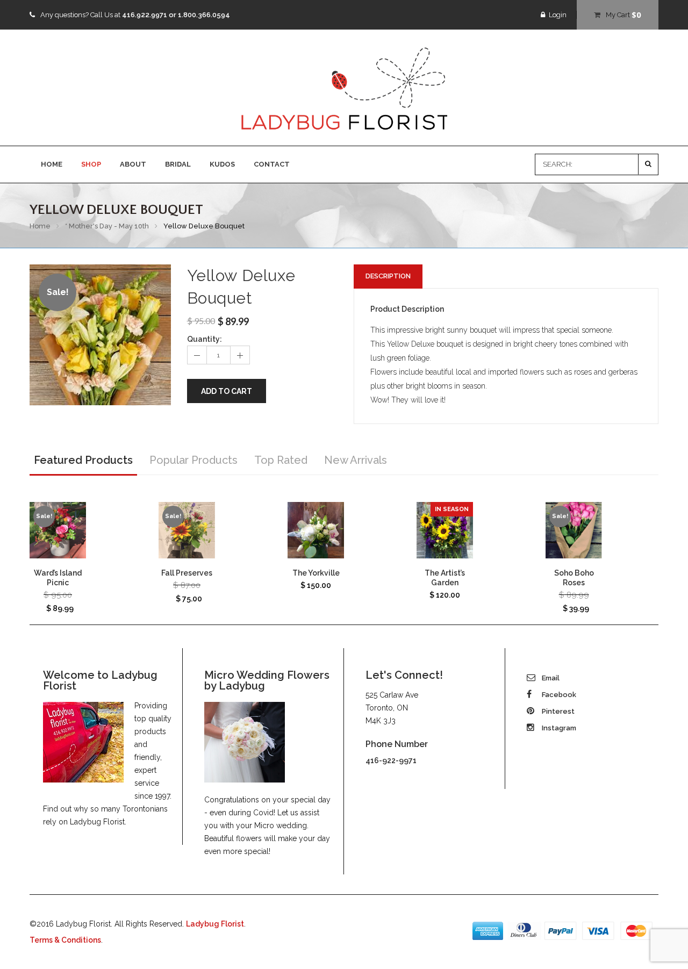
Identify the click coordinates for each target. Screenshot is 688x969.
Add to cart (226, 391)
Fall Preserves (186, 573)
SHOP (91, 164)
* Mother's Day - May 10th (107, 226)
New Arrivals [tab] (355, 460)
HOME (51, 164)
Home (40, 226)
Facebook (558, 695)
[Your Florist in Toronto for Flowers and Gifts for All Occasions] (344, 88)
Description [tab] (388, 276)
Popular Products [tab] (193, 460)
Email (550, 678)
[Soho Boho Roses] (574, 530)
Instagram (558, 728)
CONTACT (272, 164)
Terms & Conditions (65, 940)
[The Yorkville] (316, 530)
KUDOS (222, 164)
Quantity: (204, 339)
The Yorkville (316, 573)
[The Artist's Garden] (445, 530)
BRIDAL (178, 164)
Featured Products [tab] (83, 460)
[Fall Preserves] (187, 530)
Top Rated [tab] (280, 460)
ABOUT (133, 164)
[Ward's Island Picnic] (58, 530)
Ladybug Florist (215, 924)
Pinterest (557, 711)
